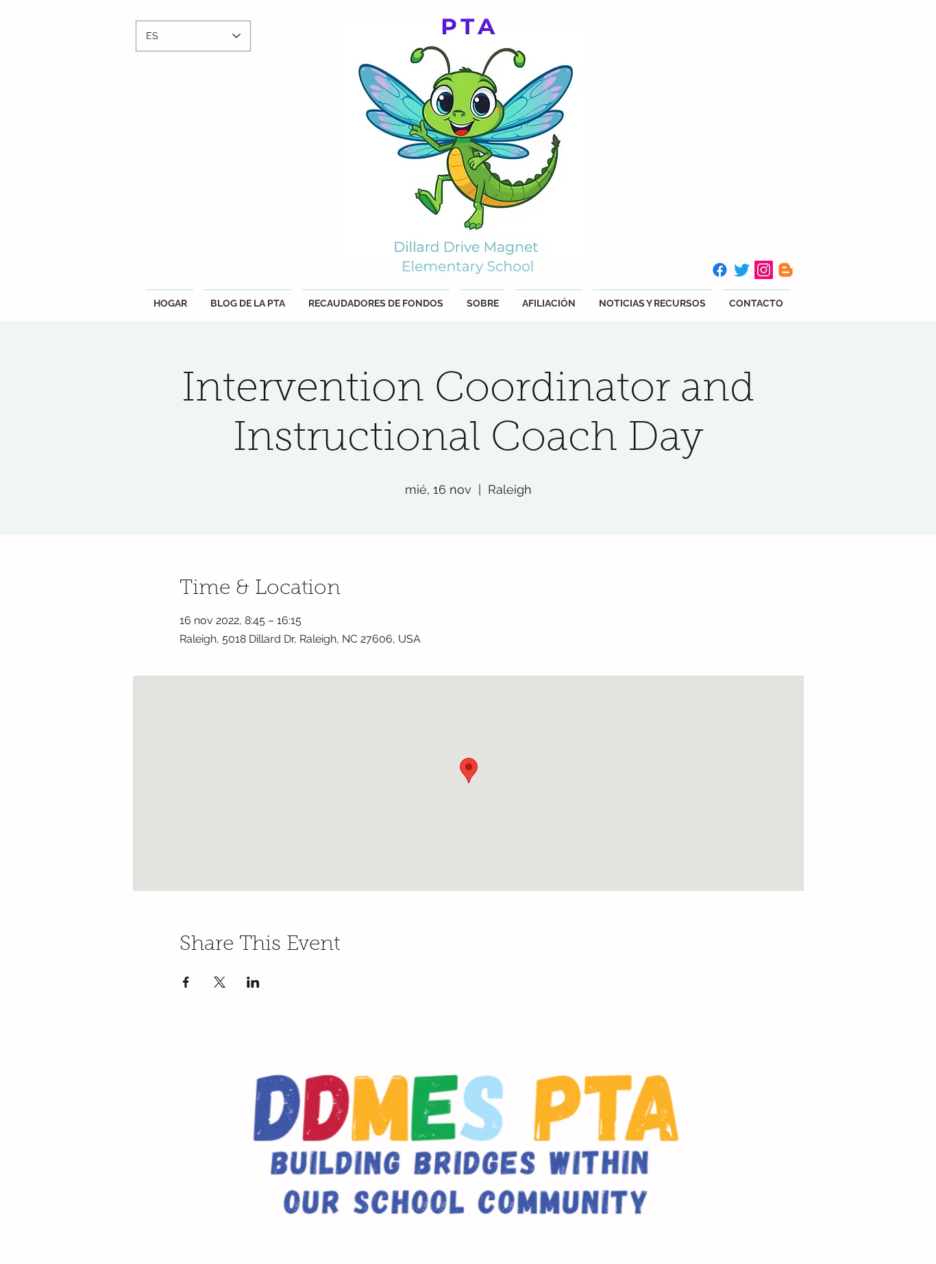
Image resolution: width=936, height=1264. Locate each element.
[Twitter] (741, 270)
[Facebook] (720, 270)
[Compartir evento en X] (219, 982)
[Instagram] (763, 270)
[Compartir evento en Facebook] (186, 982)
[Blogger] (785, 270)
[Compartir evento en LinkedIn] (253, 982)
